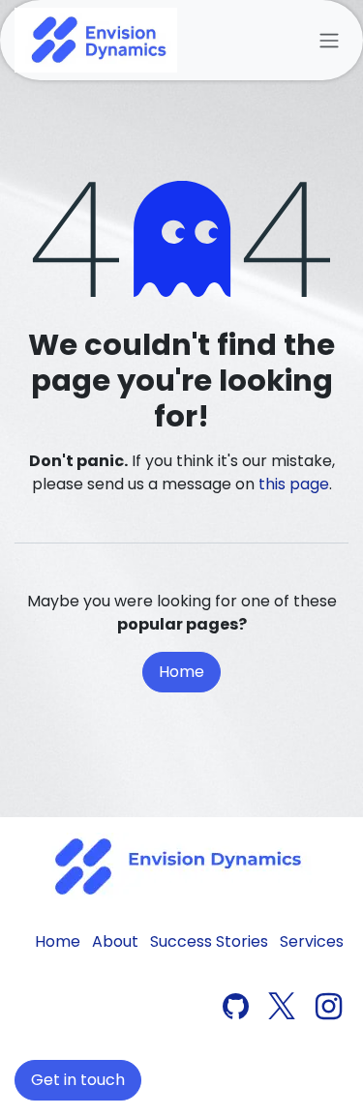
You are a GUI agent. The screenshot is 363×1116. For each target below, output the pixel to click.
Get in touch (78, 1080)
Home (181, 672)
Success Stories (209, 941)
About (115, 941)
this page (293, 484)
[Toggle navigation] (329, 40)
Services (312, 941)
